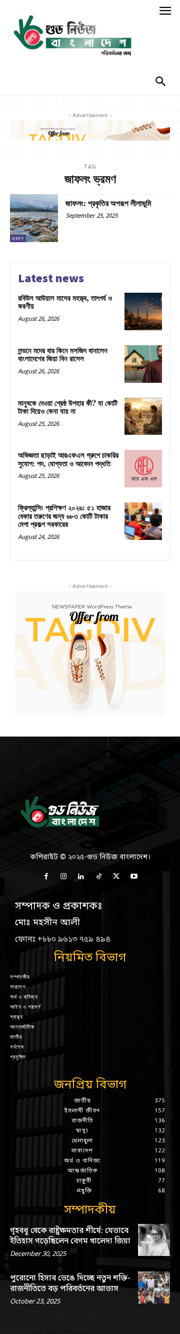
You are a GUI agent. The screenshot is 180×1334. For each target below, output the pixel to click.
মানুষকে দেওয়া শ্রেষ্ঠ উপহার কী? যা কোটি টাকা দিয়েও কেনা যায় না (68, 408)
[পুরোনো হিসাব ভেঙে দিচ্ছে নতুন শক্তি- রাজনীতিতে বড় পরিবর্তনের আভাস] (154, 1287)
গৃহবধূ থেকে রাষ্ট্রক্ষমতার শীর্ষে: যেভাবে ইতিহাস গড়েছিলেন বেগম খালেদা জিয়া (70, 1236)
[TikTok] (98, 877)
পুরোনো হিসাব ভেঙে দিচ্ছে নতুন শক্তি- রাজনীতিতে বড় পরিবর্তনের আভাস (70, 1283)
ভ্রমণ (18, 238)
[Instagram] (64, 877)
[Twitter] (116, 877)
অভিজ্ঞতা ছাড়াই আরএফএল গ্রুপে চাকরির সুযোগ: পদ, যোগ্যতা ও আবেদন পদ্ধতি (68, 460)
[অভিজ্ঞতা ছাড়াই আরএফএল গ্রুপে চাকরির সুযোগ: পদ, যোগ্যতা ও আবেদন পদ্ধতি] (143, 468)
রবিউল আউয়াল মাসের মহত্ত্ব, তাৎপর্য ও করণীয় (65, 303)
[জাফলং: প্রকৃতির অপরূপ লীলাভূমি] (34, 218)
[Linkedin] (81, 877)
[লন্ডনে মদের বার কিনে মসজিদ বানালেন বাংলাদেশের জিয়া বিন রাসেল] (143, 364)
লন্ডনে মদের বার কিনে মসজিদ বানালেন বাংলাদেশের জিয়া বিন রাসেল (63, 355)
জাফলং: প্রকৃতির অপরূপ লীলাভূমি (108, 204)
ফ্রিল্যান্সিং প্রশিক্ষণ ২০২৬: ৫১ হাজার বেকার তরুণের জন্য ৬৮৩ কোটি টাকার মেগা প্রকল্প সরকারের (64, 516)
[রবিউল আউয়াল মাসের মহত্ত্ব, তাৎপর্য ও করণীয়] (143, 311)
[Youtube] (134, 877)
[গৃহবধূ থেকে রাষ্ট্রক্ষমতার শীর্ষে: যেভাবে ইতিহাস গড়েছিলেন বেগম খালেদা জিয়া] (154, 1240)
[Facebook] (46, 877)
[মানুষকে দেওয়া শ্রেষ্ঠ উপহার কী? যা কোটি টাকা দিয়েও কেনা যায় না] (143, 416)
